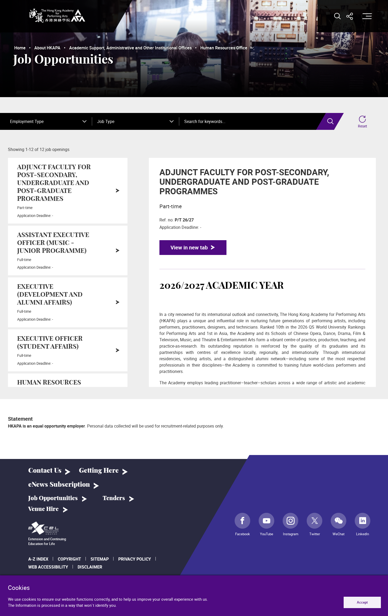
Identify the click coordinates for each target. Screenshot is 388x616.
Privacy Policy (134, 559)
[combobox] (48, 121)
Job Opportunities (53, 498)
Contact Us (44, 470)
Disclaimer (90, 567)
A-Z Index (38, 559)
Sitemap (100, 559)
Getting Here (99, 470)
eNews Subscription (59, 484)
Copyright (69, 559)
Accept (362, 602)
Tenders (114, 498)
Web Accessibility (48, 567)
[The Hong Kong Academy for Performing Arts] (57, 15)
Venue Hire (43, 509)
